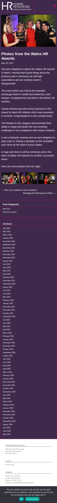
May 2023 (6, 271)
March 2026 (7, 235)
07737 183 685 (15, 476)
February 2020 (8, 375)
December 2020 (9, 343)
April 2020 (6, 369)
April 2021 (6, 330)
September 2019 (9, 392)
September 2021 (9, 316)
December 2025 (9, 241)
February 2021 (8, 336)
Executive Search (9, 212)
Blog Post (6, 209)
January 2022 (8, 303)
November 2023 (9, 258)
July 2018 (6, 428)
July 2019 (6, 395)
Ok (21, 499)
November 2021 (9, 310)
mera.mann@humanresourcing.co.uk (22, 482)
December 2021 (9, 307)
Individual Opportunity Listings (15, 449)
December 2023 (9, 254)
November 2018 (9, 415)
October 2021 (8, 313)
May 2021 (6, 326)
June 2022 (7, 294)
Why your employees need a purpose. (20, 190)
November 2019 (9, 385)
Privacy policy (32, 499)
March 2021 (7, 333)
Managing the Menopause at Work (38, 193)
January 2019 (8, 408)
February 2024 (8, 251)
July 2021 (6, 320)
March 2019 (7, 402)
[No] (53, 494)
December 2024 (9, 248)
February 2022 (8, 300)
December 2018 (9, 411)
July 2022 (6, 290)
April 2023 (6, 274)
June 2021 (7, 323)
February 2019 (8, 405)
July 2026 (6, 228)
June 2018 (7, 431)
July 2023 (6, 264)
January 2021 (8, 339)
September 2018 (9, 421)
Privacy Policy (9, 464)
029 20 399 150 (15, 478)
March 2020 (7, 372)
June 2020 (7, 362)
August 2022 (7, 287)
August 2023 (7, 261)
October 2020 (8, 349)
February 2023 (8, 277)
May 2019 (6, 398)
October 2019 (8, 388)
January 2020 (8, 379)
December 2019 (9, 382)
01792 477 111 (16, 480)
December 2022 (9, 281)
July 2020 (6, 359)
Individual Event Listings (13, 451)
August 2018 (7, 424)
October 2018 (8, 418)
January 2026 (8, 238)
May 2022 (6, 297)
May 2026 (6, 231)
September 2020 (9, 353)
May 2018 (6, 434)
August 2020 (7, 356)
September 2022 (9, 284)
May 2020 (6, 366)
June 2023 (7, 268)
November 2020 (9, 346)
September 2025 (9, 245)
